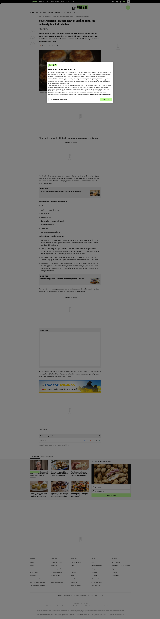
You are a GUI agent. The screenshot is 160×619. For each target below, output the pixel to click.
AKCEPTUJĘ (106, 99)
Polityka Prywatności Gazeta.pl (98, 94)
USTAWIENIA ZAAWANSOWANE (59, 99)
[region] (80, 82)
